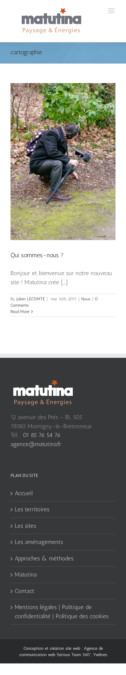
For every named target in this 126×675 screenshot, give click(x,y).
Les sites (25, 525)
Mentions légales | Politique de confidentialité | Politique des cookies (61, 612)
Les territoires (32, 509)
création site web (65, 648)
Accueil (24, 493)
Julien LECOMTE (30, 298)
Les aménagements (39, 541)
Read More (19, 311)
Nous (85, 298)
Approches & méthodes (44, 558)
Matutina (26, 574)
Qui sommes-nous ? (37, 255)
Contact (24, 590)
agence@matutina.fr (35, 444)
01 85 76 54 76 (42, 434)
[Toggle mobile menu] (111, 10)
